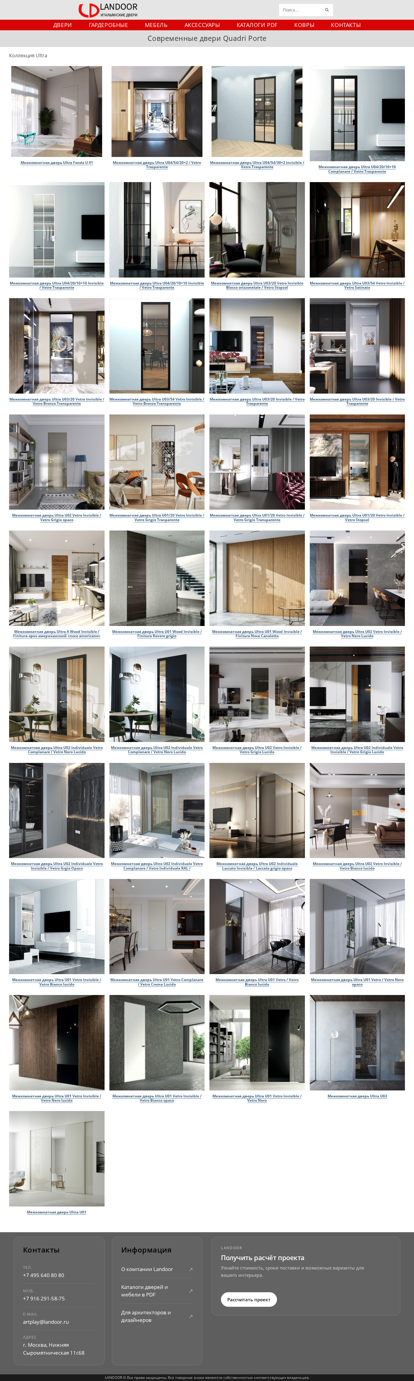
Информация (146, 1250)
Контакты (41, 1250)
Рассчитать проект (249, 1299)
